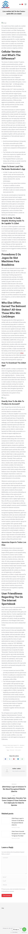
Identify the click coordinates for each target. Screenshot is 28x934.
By (22, 745)
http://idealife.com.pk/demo (18, 771)
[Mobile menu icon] (25, 4)
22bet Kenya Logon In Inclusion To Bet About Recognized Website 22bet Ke (18, 822)
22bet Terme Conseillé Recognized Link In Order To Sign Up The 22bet (18, 834)
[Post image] (6, 821)
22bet (21, 353)
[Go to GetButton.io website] (24, 932)
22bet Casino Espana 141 (13, 745)
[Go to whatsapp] (24, 929)
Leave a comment (18, 747)
